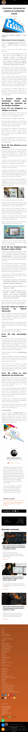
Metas (3, 632)
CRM (3, 641)
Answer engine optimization (7, 662)
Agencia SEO (4, 652)
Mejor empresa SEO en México (7, 676)
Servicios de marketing (6, 649)
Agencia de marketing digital (7, 646)
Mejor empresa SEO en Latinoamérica (8, 677)
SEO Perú (3, 654)
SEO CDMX (4, 679)
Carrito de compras (5, 683)
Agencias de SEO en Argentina (7, 687)
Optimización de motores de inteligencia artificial (10, 691)
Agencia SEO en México (6, 657)
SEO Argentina (4, 671)
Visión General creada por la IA (7, 688)
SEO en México (4, 655)
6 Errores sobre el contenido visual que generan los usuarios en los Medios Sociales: (14, 504)
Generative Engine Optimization (7, 690)
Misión (3, 627)
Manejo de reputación (6, 644)
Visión (3, 629)
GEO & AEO (4, 640)
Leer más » (5, 559)
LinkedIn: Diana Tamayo (14, 462)
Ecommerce (4, 682)
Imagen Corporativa (5, 643)
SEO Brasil (4, 660)
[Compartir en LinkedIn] (15, 511)
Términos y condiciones (6, 635)
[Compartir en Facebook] (13, 511)
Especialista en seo (5, 669)
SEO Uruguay (4, 674)
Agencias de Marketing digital (7, 638)
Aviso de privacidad (5, 634)
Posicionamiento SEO (6, 651)
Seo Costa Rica (4, 668)
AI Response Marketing (6, 665)
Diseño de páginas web (6, 648)
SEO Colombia (4, 659)
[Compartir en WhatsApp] (17, 511)
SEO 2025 (3, 680)
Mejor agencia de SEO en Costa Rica (8, 685)
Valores (3, 631)
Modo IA (3, 663)
